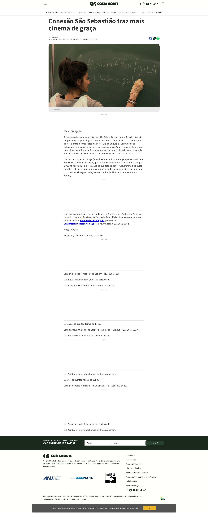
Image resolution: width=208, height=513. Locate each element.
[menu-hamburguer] (45, 4)
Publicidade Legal (133, 485)
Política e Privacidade (134, 464)
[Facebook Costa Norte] (140, 4)
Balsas (91, 12)
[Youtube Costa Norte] (147, 4)
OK (150, 508)
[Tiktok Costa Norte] (154, 4)
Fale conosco (131, 455)
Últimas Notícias (52, 12)
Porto (113, 12)
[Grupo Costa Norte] (82, 478)
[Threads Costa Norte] (143, 4)
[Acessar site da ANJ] (52, 478)
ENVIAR (154, 443)
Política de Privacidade (95, 508)
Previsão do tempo (68, 12)
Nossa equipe (131, 459)
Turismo (150, 12)
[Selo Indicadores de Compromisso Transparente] (110, 478)
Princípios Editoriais (133, 468)
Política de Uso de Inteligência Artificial (141, 477)
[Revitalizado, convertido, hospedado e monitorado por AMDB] (163, 498)
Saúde (142, 12)
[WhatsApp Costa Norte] (158, 4)
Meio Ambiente (103, 12)
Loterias (159, 12)
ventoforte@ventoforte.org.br (79, 223)
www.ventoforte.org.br (92, 220)
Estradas (82, 12)
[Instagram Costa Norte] (151, 4)
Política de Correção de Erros (137, 472)
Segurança (123, 12)
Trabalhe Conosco (133, 481)
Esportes (133, 12)
